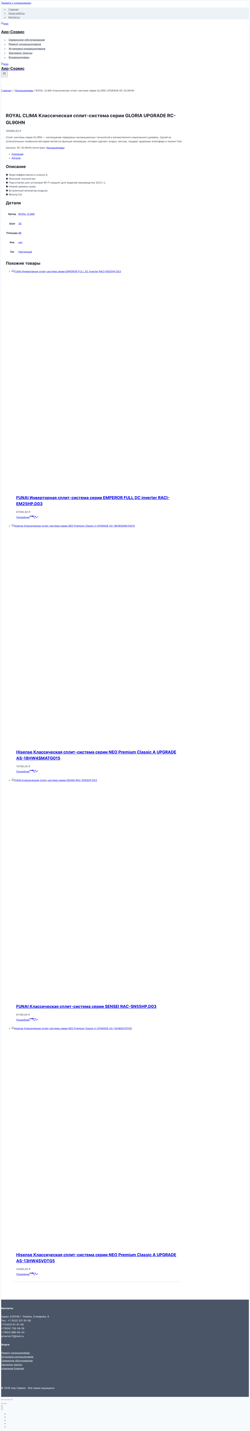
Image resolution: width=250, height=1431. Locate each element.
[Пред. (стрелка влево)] (2, 1403)
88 (19, 233)
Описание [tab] (17, 154)
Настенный (25, 251)
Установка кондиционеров (27, 48)
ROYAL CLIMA (26, 214)
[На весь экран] (5, 1399)
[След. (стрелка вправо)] (5, 1403)
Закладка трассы (20, 53)
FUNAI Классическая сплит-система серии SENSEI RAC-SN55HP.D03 (86, 1006)
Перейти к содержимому (16, 3)
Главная (13, 9)
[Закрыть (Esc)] (11, 1399)
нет (20, 242)
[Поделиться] (8, 1399)
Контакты (14, 17)
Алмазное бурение (12, 1368)
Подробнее (23, 517)
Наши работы (16, 13)
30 (20, 223)
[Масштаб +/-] (2, 1399)
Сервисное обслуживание (27, 40)
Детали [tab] (16, 158)
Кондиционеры (19, 57)
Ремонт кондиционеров (25, 44)
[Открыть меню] (4, 74)
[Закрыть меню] (2, 1407)
